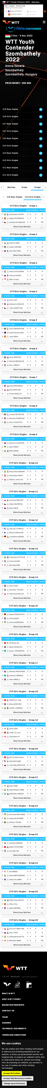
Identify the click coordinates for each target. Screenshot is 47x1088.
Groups (37, 187)
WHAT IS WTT (8, 993)
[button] (23, 226)
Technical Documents (14, 1028)
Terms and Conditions (14, 1035)
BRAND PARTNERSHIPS (13, 1005)
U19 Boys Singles (14, 197)
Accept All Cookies (11, 1073)
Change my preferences (14, 1083)
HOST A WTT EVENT (11, 999)
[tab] (11, 187)
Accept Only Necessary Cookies (17, 1078)
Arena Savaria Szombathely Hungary (21, 70)
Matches (11, 187)
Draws (24, 187)
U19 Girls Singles (32, 197)
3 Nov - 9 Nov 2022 (22, 35)
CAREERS (6, 1022)
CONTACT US (8, 1010)
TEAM (5, 1017)
